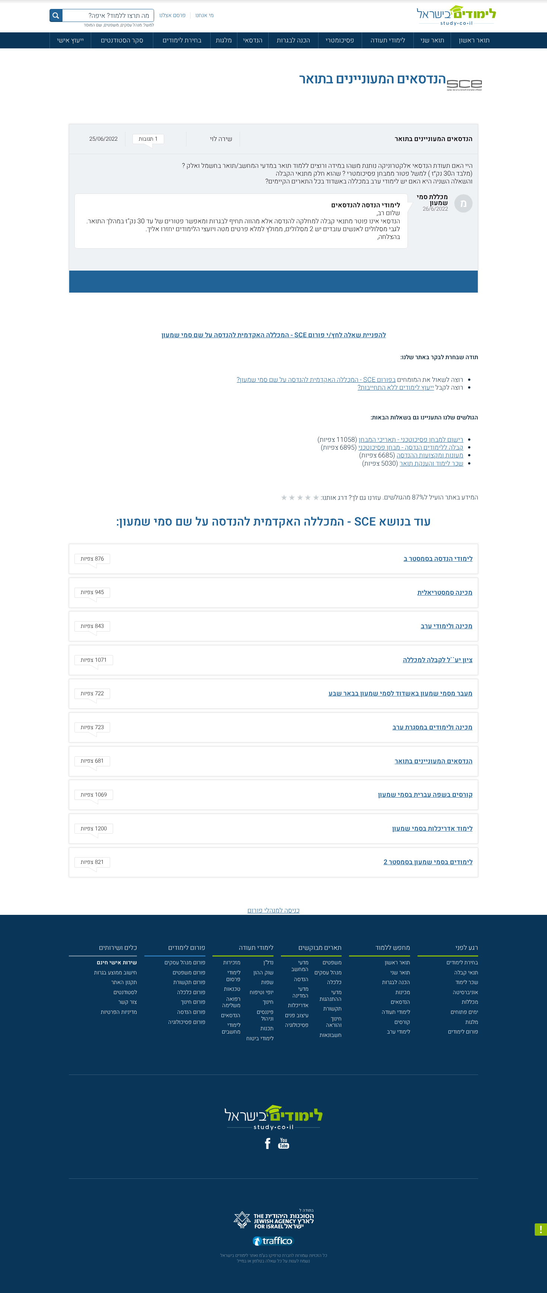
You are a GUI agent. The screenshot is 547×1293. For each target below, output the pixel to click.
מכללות (470, 1002)
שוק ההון (263, 973)
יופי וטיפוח (262, 992)
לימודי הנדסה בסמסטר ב (438, 559)
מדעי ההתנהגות (331, 996)
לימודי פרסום (233, 976)
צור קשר (127, 1002)
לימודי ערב (398, 1032)
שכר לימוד (466, 982)
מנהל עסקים (328, 973)
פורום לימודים (463, 1032)
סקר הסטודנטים (122, 40)
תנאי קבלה (466, 973)
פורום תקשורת (189, 982)
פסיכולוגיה (296, 1025)
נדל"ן (268, 963)
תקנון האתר (124, 982)
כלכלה (334, 982)
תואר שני (432, 40)
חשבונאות (331, 1035)
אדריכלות (298, 1005)
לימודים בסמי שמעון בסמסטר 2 (428, 862)
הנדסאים (400, 1002)
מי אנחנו (204, 15)
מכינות (403, 992)
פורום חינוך (193, 1002)
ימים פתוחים (464, 1012)
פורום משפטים (189, 973)
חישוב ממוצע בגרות (115, 973)
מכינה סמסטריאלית (445, 592)
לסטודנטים (125, 992)
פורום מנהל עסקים (184, 963)
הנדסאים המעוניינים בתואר (434, 761)
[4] (292, 497)
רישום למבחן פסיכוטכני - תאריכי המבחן (411, 439)
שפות (267, 982)
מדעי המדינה (300, 992)
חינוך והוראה (334, 1022)
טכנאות (232, 989)
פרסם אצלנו (172, 15)
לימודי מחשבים (231, 1028)
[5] (284, 497)
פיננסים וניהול (265, 1015)
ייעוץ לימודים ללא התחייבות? (396, 387)
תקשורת (332, 1009)
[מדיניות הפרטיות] (541, 1229)
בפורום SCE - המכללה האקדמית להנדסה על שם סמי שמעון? (316, 379)
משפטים (332, 963)
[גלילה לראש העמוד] (541, 1271)
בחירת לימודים (182, 40)
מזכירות (231, 963)
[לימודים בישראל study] (456, 15)
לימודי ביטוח (260, 1039)
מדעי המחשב (299, 966)
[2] (308, 497)
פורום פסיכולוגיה (186, 1022)
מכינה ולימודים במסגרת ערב (433, 727)
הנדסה (301, 979)
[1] (316, 497)
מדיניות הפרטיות (119, 1012)
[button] (273, 139)
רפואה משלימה (231, 1002)
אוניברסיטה (465, 992)
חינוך (268, 1002)
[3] (300, 497)
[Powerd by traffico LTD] (273, 1241)
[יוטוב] (284, 1143)
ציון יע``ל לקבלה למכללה (438, 660)
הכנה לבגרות (293, 40)
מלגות (224, 40)
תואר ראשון (474, 40)
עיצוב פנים (296, 1015)
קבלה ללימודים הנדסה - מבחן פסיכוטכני (410, 447)
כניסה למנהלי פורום (273, 910)
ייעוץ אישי (70, 40)
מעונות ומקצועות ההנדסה (430, 455)
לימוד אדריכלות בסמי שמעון (432, 828)
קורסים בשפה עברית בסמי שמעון (425, 794)
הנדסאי (252, 40)
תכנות (267, 1028)
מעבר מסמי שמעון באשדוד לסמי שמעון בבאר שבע (401, 693)
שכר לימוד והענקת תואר (431, 463)
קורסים (402, 1022)
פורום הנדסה (191, 1012)
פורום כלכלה (191, 992)
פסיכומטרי (340, 40)
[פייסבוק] (268, 1143)
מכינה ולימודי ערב (447, 626)
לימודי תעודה (388, 40)
